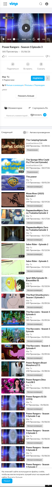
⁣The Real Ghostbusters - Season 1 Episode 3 (38, 296)
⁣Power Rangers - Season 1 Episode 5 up (37, 414)
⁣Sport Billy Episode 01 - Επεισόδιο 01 (37, 279)
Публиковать (37, 115)
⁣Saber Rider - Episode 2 (37, 244)
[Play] (3, 39)
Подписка (38, 78)
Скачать (41, 68)
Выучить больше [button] (15, 477)
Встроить (27, 68)
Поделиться (13, 68)
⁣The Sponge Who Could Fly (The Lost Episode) (37, 160)
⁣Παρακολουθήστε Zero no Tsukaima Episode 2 (37, 211)
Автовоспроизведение (40, 132)
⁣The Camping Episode (36, 140)
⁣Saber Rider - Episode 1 (37, 261)
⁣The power (31, 176)
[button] (47, 4)
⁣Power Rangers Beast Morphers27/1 (36, 363)
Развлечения (32, 150)
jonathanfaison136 (34, 143)
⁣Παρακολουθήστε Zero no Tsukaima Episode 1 (37, 228)
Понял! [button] (7, 481)
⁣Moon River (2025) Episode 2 (35, 194)
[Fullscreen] (48, 39)
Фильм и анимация (14, 85)
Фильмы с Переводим (35, 85)
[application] (26, 28)
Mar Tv (5, 76)
